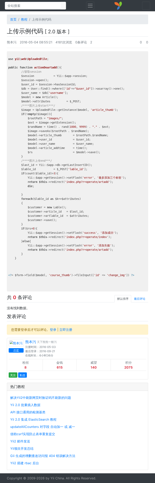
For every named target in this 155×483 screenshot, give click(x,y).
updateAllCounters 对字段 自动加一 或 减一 (42, 427)
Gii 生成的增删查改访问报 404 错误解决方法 (42, 456)
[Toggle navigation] (90, 6)
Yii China (57, 478)
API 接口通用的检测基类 (27, 412)
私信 (22, 375)
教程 (24, 19)
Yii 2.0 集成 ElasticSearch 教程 (33, 419)
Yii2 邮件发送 (20, 441)
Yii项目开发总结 (22, 448)
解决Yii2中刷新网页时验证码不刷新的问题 (40, 398)
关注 (13, 375)
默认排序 (123, 298)
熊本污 (12, 42)
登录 (53, 330)
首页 (13, 19)
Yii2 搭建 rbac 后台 (24, 463)
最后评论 (139, 298)
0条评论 (81, 42)
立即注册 (65, 330)
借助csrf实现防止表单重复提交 (32, 434)
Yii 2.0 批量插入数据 (25, 405)
